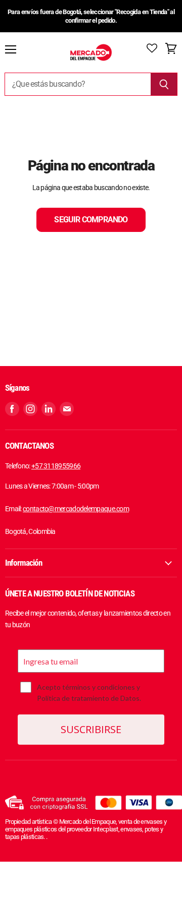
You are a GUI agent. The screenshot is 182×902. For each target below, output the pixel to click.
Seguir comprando (90, 219)
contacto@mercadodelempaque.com (76, 509)
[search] (78, 84)
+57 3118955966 (55, 466)
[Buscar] (164, 84)
